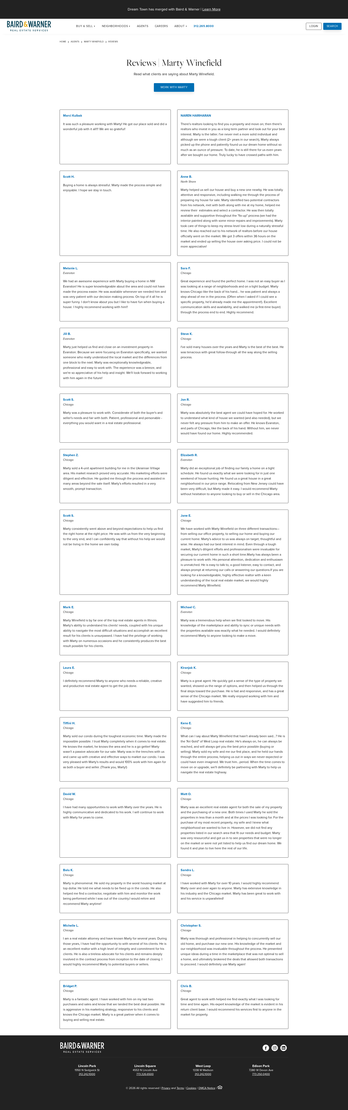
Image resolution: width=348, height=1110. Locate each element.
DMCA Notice (207, 1088)
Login (313, 26)
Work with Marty (174, 87)
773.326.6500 (145, 1074)
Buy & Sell (84, 26)
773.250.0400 (261, 1074)
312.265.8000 (204, 26)
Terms (180, 1088)
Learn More (211, 9)
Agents (142, 26)
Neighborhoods (115, 26)
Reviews (113, 41)
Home (63, 41)
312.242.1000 (87, 1074)
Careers (161, 26)
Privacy (166, 1088)
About (179, 26)
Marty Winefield (94, 41)
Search (332, 26)
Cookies (191, 1088)
